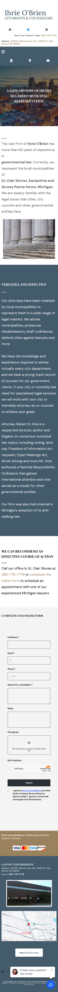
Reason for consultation (20, 685)
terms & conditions (31, 790)
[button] (3, 52)
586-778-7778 (13, 574)
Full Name (13, 637)
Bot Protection (15, 760)
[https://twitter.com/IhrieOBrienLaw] (29, 30)
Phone (11, 669)
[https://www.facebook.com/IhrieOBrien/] (10, 30)
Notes (10, 708)
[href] (29, 926)
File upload (13, 732)
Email (11, 653)
